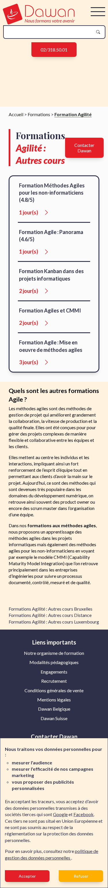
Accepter (27, 876)
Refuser (81, 876)
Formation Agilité (73, 114)
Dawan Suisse (54, 718)
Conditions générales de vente (54, 690)
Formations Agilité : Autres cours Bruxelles (50, 608)
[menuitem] (54, 653)
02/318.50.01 (54, 49)
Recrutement (54, 681)
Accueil (16, 114)
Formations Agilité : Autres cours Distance (50, 615)
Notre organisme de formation (54, 653)
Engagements (54, 671)
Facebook (83, 814)
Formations (39, 114)
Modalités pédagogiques (54, 662)
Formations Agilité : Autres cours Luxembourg (54, 621)
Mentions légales (54, 699)
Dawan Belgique (54, 708)
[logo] (39, 22)
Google (60, 814)
